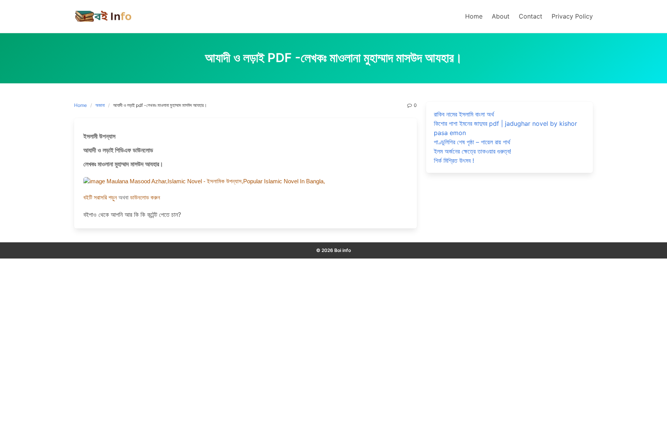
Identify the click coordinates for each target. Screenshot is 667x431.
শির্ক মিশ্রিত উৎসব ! (454, 160)
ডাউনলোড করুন (145, 197)
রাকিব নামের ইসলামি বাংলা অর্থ (464, 114)
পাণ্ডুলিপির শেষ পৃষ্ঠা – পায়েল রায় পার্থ (472, 142)
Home (80, 105)
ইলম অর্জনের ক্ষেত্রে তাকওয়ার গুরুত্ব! (472, 151)
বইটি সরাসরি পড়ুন (101, 197)
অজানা (100, 105)
